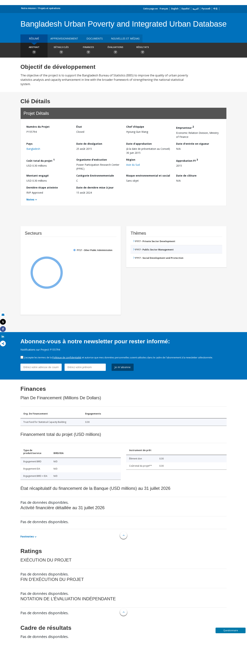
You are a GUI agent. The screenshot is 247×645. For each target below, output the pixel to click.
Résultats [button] (142, 47)
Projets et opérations (49, 8)
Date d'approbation (139, 143)
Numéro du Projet (38, 126)
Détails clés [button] (61, 47)
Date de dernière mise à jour (95, 187)
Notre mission (28, 8)
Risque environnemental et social (148, 175)
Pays (29, 143)
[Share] (3, 329)
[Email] (3, 314)
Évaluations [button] (115, 47)
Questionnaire (230, 630)
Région (130, 159)
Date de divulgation (89, 143)
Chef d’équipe (135, 126)
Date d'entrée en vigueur (192, 143)
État (79, 126)
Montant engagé (37, 175)
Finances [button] (88, 47)
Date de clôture (186, 175)
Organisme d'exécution (91, 159)
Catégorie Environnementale (95, 175)
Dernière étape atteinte (42, 187)
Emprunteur (185, 127)
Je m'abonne (122, 367)
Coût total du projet (40, 160)
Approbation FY (187, 160)
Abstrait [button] (34, 47)
